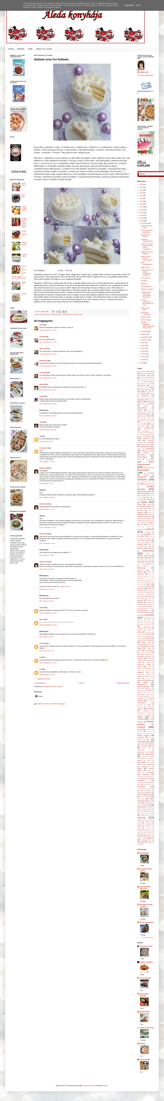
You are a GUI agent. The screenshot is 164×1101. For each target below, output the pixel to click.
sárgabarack (141, 744)
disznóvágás (142, 457)
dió (153, 451)
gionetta (42, 384)
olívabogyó (148, 674)
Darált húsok (145, 446)
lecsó (152, 606)
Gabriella (42, 337)
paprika (145, 682)
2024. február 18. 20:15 (47, 674)
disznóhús (141, 455)
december (144, 223)
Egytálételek (141, 477)
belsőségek (150, 402)
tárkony (148, 793)
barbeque (140, 398)
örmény (150, 676)
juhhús (149, 538)
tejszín (148, 796)
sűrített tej (140, 764)
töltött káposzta (142, 809)
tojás (147, 799)
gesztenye (140, 510)
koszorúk (148, 592)
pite (138, 698)
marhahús (147, 638)
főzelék (139, 504)
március (144, 354)
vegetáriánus (141, 826)
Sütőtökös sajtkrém (147, 289)
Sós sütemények (147, 754)
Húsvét (150, 529)
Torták (30, 49)
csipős (145, 434)
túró (153, 813)
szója (146, 788)
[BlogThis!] (59, 311)
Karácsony (54, 314)
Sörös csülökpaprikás (146, 263)
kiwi (145, 582)
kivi (140, 582)
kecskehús (140, 560)
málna (139, 632)
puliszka (140, 709)
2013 (141, 218)
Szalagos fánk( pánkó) (24, 208)
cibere (139, 424)
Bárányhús (145, 396)
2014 (141, 215)
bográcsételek (141, 408)
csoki (139, 440)
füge (138, 506)
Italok (145, 534)
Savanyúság (141, 750)
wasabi (150, 830)
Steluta (41, 607)
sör (141, 758)
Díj (142, 451)
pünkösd (146, 710)
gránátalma (141, 514)
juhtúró (148, 540)
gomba (140, 512)
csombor (143, 444)
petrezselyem (141, 694)
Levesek (149, 615)
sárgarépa (150, 744)
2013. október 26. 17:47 (47, 509)
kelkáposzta (150, 564)
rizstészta (139, 733)
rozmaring (140, 737)
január (143, 359)
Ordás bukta (24, 184)
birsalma (151, 404)
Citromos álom (24, 255)
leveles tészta (148, 612)
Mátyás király (146, 642)
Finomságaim (144, 853)
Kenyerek (140, 574)
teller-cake (43, 348)
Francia (149, 504)
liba (145, 618)
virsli (138, 828)
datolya (139, 448)
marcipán (139, 638)
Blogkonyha (43, 360)
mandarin (139, 634)
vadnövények (150, 820)
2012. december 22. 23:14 (48, 390)
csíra (141, 436)
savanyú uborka (146, 748)
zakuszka (149, 832)
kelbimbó (148, 562)
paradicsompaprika (143, 686)
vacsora (141, 817)
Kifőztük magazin (142, 576)
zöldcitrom (140, 838)
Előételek (20, 49)
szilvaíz (149, 784)
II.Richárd (147, 532)
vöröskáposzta (141, 830)
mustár (148, 662)
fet (153, 497)
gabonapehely (147, 508)
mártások (140, 640)
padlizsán (140, 680)
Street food (149, 762)
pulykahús (150, 709)
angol (138, 381)
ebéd (152, 459)
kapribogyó (151, 548)
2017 (141, 207)
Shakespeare (141, 752)
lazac (147, 606)
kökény (147, 594)
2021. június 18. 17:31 (46, 651)
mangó (139, 636)
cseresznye (146, 430)
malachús (140, 630)
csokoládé (150, 442)
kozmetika (140, 594)
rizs (141, 731)
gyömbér (139, 520)
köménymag (142, 596)
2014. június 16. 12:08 (46, 569)
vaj (140, 822)
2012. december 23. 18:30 (48, 416)
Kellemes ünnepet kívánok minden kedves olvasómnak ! (147, 246)
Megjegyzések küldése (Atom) (52, 686)
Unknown (42, 643)
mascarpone (150, 640)
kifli (150, 574)
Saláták (147, 742)
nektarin (149, 666)
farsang (142, 493)
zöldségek (140, 842)
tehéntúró (140, 795)
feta (141, 499)
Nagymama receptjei (144, 664)
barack (152, 393)
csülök (152, 444)
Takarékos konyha (146, 946)
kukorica (140, 602)
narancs (140, 666)
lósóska (139, 622)
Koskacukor (43, 448)
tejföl (152, 795)
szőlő (152, 788)
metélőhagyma (150, 650)
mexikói (142, 652)
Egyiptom (146, 475)
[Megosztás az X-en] (61, 311)
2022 (141, 195)
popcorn (149, 700)
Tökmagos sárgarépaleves (147, 240)
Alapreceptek (141, 375)
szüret (149, 790)
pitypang (144, 698)
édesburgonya (147, 467)
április (143, 351)
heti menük (43, 372)
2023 (141, 193)
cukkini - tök (141, 428)
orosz (144, 676)
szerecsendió (141, 782)
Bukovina (139, 418)
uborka (143, 815)
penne (149, 692)
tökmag (139, 807)
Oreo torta (23, 196)
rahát (150, 713)
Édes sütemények (44, 314)
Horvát (148, 526)
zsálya (150, 842)
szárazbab (145, 774)
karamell (151, 556)
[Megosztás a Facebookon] (63, 311)
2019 (141, 201)
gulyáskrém (148, 518)
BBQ (150, 400)
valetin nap (148, 822)
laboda (152, 604)
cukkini (147, 426)
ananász (142, 379)
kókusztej (139, 586)
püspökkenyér (141, 713)
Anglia (150, 379)
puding (149, 706)
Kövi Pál (148, 598)
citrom (145, 424)
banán (144, 394)
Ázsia (142, 389)
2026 (141, 184)
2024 (141, 190)
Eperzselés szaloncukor (146, 313)
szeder (150, 778)
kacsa (138, 542)
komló (149, 590)
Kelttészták (141, 568)
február (143, 356)
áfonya (152, 371)
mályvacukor (148, 632)
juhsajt (139, 540)
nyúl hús (148, 670)
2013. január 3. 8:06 (45, 441)
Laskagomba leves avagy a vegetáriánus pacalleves (147, 272)
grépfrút (150, 514)
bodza (146, 406)
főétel (144, 502)
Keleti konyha (141, 564)
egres (145, 473)
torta (153, 803)
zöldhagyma (150, 838)
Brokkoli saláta (145, 317)
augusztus (144, 340)
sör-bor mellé (148, 758)
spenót (139, 762)
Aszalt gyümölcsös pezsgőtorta (147, 231)
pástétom (139, 690)
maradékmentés (147, 636)
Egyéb (152, 473)
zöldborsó (149, 836)
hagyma (151, 522)
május (143, 348)
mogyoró (140, 658)
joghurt (142, 536)
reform (149, 715)
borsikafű (148, 412)
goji (150, 510)
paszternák (148, 690)
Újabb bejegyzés (40, 683)
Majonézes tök (24, 243)
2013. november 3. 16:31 (47, 527)
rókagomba (149, 733)
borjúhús (139, 412)
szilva (141, 784)
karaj (147, 553)
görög (149, 512)
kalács (149, 544)
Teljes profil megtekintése (145, 75)
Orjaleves (144, 284)
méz (149, 652)
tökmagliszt (149, 807)
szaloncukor (140, 772)
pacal (138, 678)
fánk (152, 491)
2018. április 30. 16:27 (46, 637)
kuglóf (150, 600)
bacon (139, 392)
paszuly (139, 692)
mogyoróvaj (151, 658)
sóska (152, 756)
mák (148, 628)
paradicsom (141, 684)
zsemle (139, 844)
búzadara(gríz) (141, 420)
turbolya (146, 813)
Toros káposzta (146, 278)
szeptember (145, 337)
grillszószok (147, 516)
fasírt (150, 493)
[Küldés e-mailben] (57, 311)
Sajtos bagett (145, 267)
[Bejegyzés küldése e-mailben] (52, 311)
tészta (139, 799)
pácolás (148, 678)
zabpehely (140, 832)
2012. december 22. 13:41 (48, 330)
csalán (152, 428)
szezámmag (150, 782)
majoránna (140, 628)
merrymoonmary (88, 1085)
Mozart (141, 660)
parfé (138, 688)
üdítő (150, 815)
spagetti (139, 760)
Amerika (151, 377)
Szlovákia (140, 788)
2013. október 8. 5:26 (46, 483)
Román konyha (143, 735)
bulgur (149, 418)
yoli (40, 436)
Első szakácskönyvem (144, 482)
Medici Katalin (150, 644)
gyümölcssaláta (150, 520)
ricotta (152, 729)
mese (139, 650)
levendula (140, 615)
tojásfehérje (141, 801)
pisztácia (149, 696)
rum (150, 737)
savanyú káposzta (147, 746)
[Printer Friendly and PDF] (38, 698)
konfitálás (140, 592)
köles (152, 594)
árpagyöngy (143, 383)
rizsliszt (149, 731)
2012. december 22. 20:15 (48, 366)
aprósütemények (149, 381)
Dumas (139, 459)
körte (138, 598)
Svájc (149, 770)
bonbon (139, 410)
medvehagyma (145, 646)
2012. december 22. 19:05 (48, 354)
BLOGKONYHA (145, 1012)
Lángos (141, 606)
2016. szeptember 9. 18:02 (48, 613)
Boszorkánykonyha (143, 414)
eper (138, 484)
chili (151, 422)
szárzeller (149, 776)
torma (139, 803)
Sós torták (144, 756)
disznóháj (146, 452)
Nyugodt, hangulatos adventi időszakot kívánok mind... (147, 325)
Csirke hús (150, 436)
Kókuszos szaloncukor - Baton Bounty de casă (147, 302)
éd (143, 462)
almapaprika (143, 377)
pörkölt (149, 704)
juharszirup (140, 538)
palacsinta (150, 680)
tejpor (142, 796)
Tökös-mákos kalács (145, 309)
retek (150, 719)
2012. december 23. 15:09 (48, 404)
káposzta (140, 548)
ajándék (149, 373)
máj (153, 624)
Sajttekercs (24, 283)
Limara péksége (145, 978)
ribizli (147, 729)
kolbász (148, 586)
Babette (142, 1043)
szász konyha (141, 778)
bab (149, 390)
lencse (142, 608)
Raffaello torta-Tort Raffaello (147, 252)
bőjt (143, 416)
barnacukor (149, 398)
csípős (152, 434)
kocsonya (151, 582)
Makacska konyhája (146, 922)
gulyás (139, 518)
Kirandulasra (150, 580)
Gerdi (41, 422)
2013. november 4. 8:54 (47, 543)
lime (150, 618)
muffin (139, 662)
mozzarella (149, 660)
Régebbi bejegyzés (123, 683)
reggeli (139, 717)
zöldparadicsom (146, 840)
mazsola (140, 644)
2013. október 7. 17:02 (46, 461)
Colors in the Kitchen (147, 1028)
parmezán (148, 688)
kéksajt (149, 560)
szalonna (151, 772)
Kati (40, 657)
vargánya (148, 824)
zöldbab (140, 836)
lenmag (149, 608)
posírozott (140, 704)
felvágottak (146, 497)
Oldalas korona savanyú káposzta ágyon (147, 258)
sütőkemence (146, 766)
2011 (141, 363)
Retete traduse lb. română (70, 314)
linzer (149, 620)
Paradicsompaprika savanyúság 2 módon (24, 223)
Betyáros (143, 404)
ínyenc (139, 534)
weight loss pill (65, 586)
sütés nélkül (150, 764)
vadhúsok (140, 820)
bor (150, 410)
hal (142, 524)
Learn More (129, 5)
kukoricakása (150, 602)
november (144, 331)
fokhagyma (150, 499)
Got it (138, 5)
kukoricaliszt (143, 604)
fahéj (147, 491)
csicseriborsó (141, 432)
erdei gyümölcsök (149, 484)
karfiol (142, 558)
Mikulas (150, 654)
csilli (140, 434)
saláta (139, 742)
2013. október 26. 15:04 (47, 497)
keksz (139, 562)
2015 (141, 212)
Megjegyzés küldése (43, 679)
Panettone (144, 281)
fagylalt (139, 491)
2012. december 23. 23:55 (48, 430)
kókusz (60, 314)
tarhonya (139, 792)
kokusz (141, 584)
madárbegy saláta (149, 622)
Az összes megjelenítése (147, 937)
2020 (141, 198)
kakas (147, 542)
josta (150, 536)
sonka (151, 752)
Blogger (105, 1085)
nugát (138, 670)
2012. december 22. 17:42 (48, 342)
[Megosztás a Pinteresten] (66, 311)
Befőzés (140, 402)
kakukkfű (140, 544)
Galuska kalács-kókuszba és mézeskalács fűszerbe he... (146, 294)
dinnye (147, 451)
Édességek (143, 470)
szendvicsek (141, 780)
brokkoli (148, 416)
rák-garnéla (140, 715)
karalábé (140, 556)
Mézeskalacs (141, 654)
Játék (152, 534)
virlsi (150, 826)
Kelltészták (146, 566)
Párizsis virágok (146, 320)
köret (150, 596)
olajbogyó (140, 672)
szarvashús (140, 776)
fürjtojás (144, 506)
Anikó (41, 325)
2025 (141, 187)
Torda (150, 801)
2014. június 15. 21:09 (46, 555)
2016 (141, 210)
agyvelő (142, 373)
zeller (138, 834)
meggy (139, 648)
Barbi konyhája (145, 1059)
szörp (141, 790)
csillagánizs (151, 432)
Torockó (146, 803)
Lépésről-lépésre (142, 610)
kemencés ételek (143, 570)
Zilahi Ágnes (148, 834)
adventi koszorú (142, 371)
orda (138, 676)
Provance (140, 706)
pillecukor (151, 694)
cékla (152, 420)
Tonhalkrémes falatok (145, 235)
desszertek (150, 448)
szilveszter (141, 786)
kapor (149, 546)
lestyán (139, 612)
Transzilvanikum (146, 286)
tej (147, 794)
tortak (141, 805)
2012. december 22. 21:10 (48, 378)
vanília (139, 824)
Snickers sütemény (24, 233)
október (143, 334)
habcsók (142, 522)
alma (152, 375)
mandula (148, 634)
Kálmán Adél (43, 468)
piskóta (142, 696)
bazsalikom (141, 400)
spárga (149, 760)
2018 (141, 204)
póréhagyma (141, 703)
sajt (148, 740)
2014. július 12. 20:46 (46, 601)
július (143, 342)
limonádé (139, 620)
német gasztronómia (144, 668)
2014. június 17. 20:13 (46, 589)
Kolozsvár (140, 588)
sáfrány (139, 739)
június (143, 345)
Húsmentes (140, 529)
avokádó (151, 388)
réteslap (140, 722)
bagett (147, 391)
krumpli (140, 600)
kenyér (149, 572)
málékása (149, 630)
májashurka (146, 626)
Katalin (41, 396)
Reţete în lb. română (44, 49)
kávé (149, 558)
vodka (148, 828)
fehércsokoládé (141, 495)
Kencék (139, 572)
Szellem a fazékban (146, 962)
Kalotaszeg (140, 546)
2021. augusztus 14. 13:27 (48, 663)
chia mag (143, 422)
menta (149, 648)
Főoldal (11, 49)
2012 (141, 221)
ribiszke (139, 729)
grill (138, 516)
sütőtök (139, 768)
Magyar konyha (144, 624)
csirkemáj (146, 438)
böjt (138, 416)
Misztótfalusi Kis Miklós (144, 656)
